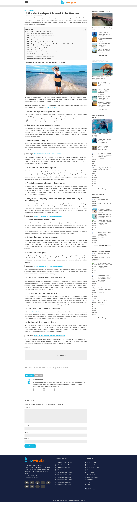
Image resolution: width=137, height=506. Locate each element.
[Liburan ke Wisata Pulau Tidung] (94, 39)
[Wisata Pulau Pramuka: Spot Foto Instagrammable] (94, 140)
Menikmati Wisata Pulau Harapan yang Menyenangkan (104, 234)
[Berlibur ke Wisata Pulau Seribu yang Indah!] (102, 255)
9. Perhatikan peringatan (37, 50)
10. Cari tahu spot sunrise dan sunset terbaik (43, 52)
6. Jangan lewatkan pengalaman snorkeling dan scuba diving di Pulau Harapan (53, 44)
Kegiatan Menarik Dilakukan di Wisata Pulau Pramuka (103, 148)
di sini (62, 386)
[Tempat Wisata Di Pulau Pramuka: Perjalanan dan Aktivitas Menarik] (94, 159)
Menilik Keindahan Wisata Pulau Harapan (48, 154)
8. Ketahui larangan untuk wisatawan (41, 48)
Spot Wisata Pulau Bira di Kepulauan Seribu (49, 266)
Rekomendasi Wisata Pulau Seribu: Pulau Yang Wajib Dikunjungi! (105, 264)
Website (26, 439)
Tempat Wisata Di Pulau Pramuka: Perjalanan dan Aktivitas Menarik (105, 155)
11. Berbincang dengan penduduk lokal (42, 54)
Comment (27, 407)
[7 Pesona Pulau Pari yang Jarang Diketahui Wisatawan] (94, 91)
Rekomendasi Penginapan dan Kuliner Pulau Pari (105, 84)
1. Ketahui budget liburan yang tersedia (41, 33)
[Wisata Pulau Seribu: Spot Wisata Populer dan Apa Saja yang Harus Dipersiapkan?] (94, 280)
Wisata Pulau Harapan (63, 367)
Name (26, 426)
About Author (29, 375)
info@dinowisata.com (32, 477)
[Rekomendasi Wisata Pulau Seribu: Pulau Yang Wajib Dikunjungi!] (94, 268)
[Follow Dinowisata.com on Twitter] (38, 389)
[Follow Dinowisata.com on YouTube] (42, 389)
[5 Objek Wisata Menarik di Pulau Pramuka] (94, 177)
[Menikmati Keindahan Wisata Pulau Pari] (94, 98)
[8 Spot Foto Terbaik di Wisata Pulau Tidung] (94, 50)
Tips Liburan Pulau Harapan (47, 367)
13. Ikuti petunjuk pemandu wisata (40, 58)
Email (26, 432)
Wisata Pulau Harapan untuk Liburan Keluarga (49, 335)
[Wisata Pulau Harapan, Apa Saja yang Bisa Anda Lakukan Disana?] (94, 225)
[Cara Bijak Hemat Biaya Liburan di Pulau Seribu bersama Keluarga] (94, 293)
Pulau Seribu (36, 312)
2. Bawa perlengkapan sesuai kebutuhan (42, 35)
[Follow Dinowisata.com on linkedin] (45, 389)
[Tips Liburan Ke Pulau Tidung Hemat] (94, 45)
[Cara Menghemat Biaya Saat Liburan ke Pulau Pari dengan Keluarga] (94, 103)
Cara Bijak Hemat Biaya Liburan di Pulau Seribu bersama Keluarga (104, 289)
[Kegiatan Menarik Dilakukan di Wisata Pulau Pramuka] (94, 148)
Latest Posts (38, 375)
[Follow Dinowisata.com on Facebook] (34, 389)
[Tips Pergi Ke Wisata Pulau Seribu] (94, 308)
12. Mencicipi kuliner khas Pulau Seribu (42, 56)
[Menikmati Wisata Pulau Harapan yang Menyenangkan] (94, 237)
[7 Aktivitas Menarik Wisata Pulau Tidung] (94, 34)
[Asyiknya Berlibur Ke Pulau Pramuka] (102, 126)
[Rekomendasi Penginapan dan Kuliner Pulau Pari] (94, 84)
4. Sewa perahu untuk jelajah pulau (40, 40)
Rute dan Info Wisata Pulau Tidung (102, 27)
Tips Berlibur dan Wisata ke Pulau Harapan (39, 31)
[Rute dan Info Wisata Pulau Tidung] (102, 19)
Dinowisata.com (38, 16)
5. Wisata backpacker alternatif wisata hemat (43, 42)
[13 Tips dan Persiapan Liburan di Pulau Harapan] (94, 210)
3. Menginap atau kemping (37, 38)
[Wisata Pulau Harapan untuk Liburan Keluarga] (94, 216)
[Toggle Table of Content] (83, 29)
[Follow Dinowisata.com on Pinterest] (49, 389)
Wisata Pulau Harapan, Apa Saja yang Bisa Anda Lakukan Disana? (105, 221)
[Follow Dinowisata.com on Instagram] (53, 389)
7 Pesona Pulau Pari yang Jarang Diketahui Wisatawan (104, 91)
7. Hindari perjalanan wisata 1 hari (40, 46)
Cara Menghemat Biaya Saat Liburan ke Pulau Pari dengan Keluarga (104, 103)
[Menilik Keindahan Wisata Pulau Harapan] (102, 201)
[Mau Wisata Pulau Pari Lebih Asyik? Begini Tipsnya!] (102, 69)
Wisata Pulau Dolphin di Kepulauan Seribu (48, 216)
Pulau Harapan (29, 10)
